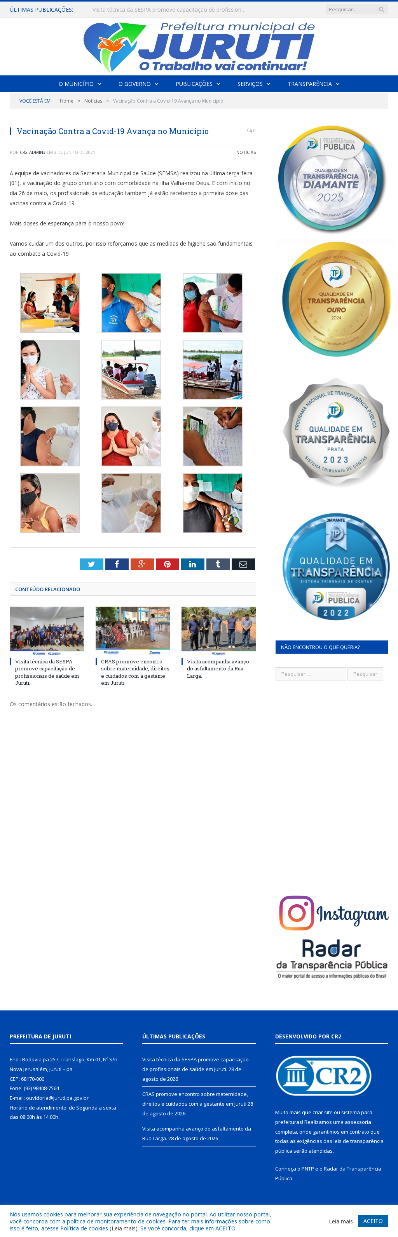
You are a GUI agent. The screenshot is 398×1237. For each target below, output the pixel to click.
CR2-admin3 (32, 152)
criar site (322, 1112)
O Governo (135, 83)
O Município (76, 83)
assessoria (358, 1121)
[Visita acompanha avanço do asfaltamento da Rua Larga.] (219, 631)
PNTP (308, 1168)
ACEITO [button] (373, 1221)
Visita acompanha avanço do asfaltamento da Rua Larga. (218, 668)
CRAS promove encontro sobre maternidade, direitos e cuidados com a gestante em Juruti (172, 9)
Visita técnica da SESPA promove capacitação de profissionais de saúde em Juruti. (47, 672)
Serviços (250, 83)
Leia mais (124, 1228)
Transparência (310, 83)
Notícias (246, 152)
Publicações (194, 83)
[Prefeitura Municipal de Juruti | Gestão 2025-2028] (199, 45)
